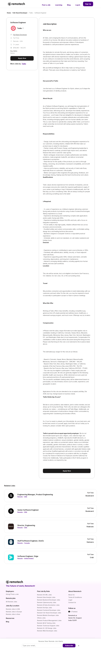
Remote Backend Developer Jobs (48, 600)
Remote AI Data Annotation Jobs (48, 605)
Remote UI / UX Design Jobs (46, 628)
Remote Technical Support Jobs (48, 625)
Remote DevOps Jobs (44, 607)
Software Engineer (40, 13)
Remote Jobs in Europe (14, 611)
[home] (16, 4)
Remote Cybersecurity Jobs (46, 602)
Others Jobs (41, 618)
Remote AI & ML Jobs (44, 595)
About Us (71, 595)
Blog (7, 621)
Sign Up (88, 4)
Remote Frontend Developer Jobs (48, 610)
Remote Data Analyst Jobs (46, 597)
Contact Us (72, 602)
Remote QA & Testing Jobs (46, 623)
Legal (70, 600)
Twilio (31, 13)
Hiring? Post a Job (12, 594)
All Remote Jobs (11, 601)
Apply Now (22, 58)
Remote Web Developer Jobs (47, 631)
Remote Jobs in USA (13, 609)
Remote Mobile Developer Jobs (48, 615)
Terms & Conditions (75, 597)
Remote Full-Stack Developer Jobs (49, 613)
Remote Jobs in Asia (13, 614)
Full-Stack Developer (20, 13)
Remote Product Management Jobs (49, 620)
